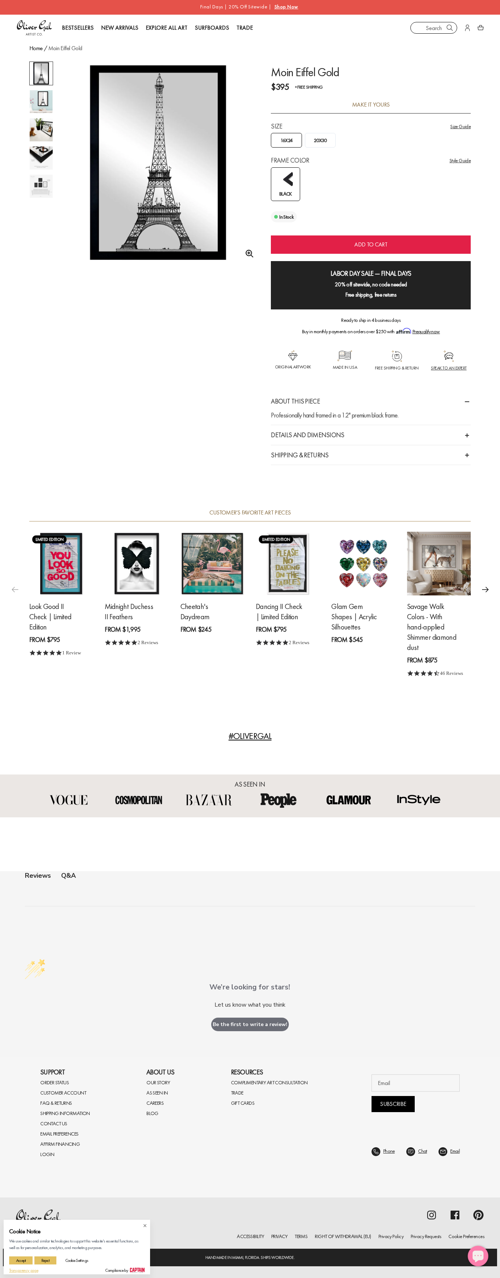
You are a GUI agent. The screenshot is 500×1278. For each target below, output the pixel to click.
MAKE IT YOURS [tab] (371, 104)
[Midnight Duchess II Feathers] (136, 563)
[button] (485, 589)
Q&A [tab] (68, 875)
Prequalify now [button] (426, 331)
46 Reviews (451, 673)
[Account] (467, 27)
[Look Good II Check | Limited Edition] (61, 563)
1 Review (71, 652)
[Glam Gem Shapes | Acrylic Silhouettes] (363, 563)
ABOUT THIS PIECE (295, 401)
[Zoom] (247, 253)
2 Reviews (148, 642)
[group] (158, 162)
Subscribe (393, 1104)
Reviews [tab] (38, 875)
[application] (478, 1256)
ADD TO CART (370, 244)
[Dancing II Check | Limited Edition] (288, 563)
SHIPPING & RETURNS (299, 455)
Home (35, 48)
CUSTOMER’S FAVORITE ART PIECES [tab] (250, 512)
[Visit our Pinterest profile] (478, 1215)
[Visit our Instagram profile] (431, 1215)
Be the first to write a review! (250, 1024)
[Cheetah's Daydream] (212, 563)
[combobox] (433, 28)
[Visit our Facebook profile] (455, 1215)
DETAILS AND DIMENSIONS (307, 435)
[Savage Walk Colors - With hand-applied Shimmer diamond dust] (439, 563)
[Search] (450, 27)
